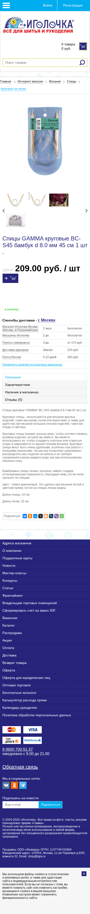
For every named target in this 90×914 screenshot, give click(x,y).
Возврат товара (14, 663)
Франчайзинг (12, 595)
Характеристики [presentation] (17, 385)
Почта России (11, 357)
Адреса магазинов (16, 543)
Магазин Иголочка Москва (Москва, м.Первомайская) (20, 328)
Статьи (7, 588)
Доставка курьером (15, 350)
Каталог (8, 625)
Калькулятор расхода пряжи (24, 700)
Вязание (55, 81)
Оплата (8, 648)
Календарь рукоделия (19, 707)
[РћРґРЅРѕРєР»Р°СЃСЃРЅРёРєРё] (30, 516)
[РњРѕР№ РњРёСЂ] (35, 516)
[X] (40, 516)
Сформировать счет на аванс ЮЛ (28, 610)
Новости (8, 565)
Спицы (71, 81)
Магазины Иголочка (15, 335)
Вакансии (9, 618)
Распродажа (12, 633)
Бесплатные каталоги (19, 693)
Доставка (9, 655)
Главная (5, 81)
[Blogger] (46, 516)
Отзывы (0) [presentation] (13, 400)
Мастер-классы (14, 573)
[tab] (45, 377)
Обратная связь (20, 767)
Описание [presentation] (13, 377)
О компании (11, 550)
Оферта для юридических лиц (26, 678)
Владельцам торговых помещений (29, 603)
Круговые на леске (13, 88)
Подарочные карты (17, 558)
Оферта (8, 670)
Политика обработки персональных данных (36, 715)
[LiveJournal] (51, 516)
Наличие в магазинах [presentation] (22, 392)
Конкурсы (9, 580)
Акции (7, 640)
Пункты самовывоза (16, 342)
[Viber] (56, 516)
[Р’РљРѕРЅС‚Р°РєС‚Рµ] (25, 516)
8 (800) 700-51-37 (17, 749)
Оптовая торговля (16, 685)
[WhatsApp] (62, 516)
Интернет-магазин (30, 81)
